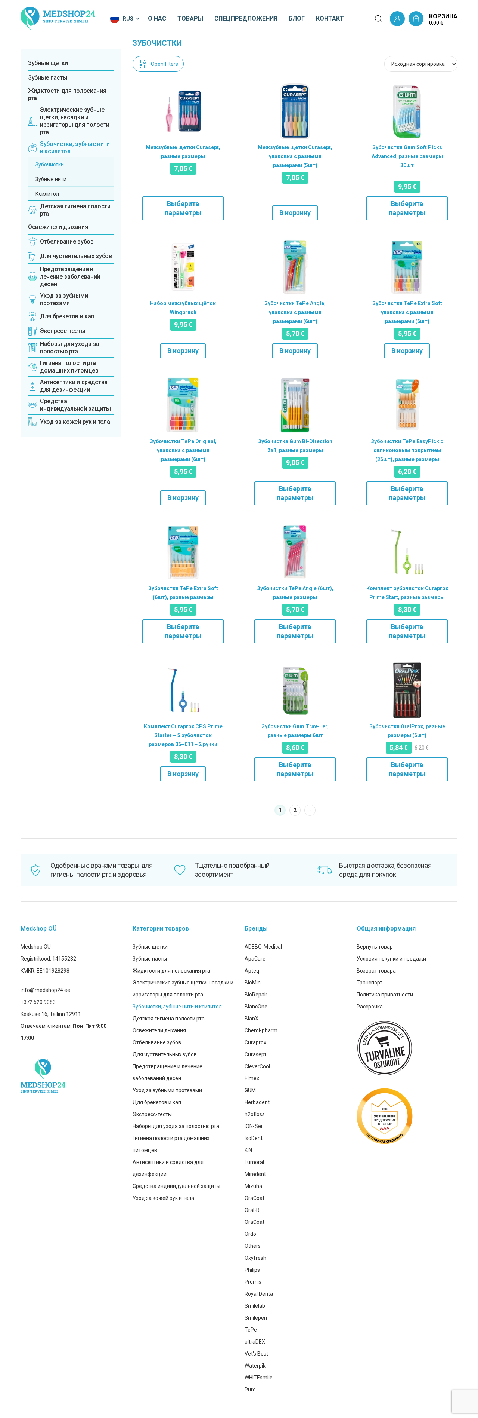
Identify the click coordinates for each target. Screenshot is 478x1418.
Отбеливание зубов (157, 1042)
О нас (157, 18)
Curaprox (255, 1042)
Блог (297, 18)
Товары (190, 18)
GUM (250, 1090)
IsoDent (254, 1138)
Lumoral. (255, 1162)
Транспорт (369, 983)
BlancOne (256, 1007)
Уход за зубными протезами (167, 1090)
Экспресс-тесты (152, 1114)
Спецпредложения (245, 18)
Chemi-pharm (261, 1030)
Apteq (252, 971)
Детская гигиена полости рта (169, 1019)
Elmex (252, 1078)
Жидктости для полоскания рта (67, 94)
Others (253, 1246)
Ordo (250, 1234)
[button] (125, 18)
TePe (251, 1330)
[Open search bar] (378, 19)
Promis (253, 1282)
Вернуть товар (375, 947)
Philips (252, 1270)
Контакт (330, 18)
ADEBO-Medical (263, 947)
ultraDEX (255, 1342)
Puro (250, 1390)
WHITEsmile (259, 1378)
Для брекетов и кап (157, 1102)
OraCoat (254, 1198)
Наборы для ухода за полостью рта (176, 1126)
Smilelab (255, 1306)
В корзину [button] (295, 213)
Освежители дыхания (58, 226)
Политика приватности (385, 995)
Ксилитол (47, 194)
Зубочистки (49, 165)
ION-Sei (253, 1126)
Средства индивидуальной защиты (176, 1186)
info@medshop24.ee (45, 990)
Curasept (255, 1054)
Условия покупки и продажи (391, 959)
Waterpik (255, 1366)
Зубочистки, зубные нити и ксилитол (177, 1007)
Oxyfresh (255, 1258)
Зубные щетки (48, 63)
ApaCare (255, 959)
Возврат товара (376, 971)
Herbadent (257, 1102)
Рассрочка (370, 1007)
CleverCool (257, 1066)
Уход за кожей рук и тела (163, 1198)
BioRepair (256, 995)
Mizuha (253, 1186)
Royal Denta (259, 1294)
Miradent (255, 1174)
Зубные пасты (48, 77)
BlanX (251, 1019)
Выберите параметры (183, 208)
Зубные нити (50, 179)
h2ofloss (255, 1114)
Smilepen (256, 1318)
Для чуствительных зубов (165, 1054)
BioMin (253, 983)
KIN (248, 1150)
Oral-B (252, 1210)
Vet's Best (256, 1354)
